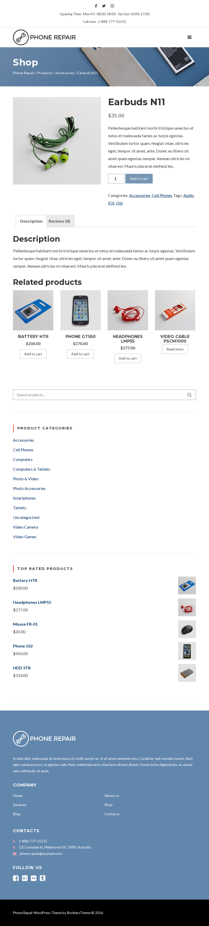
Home (17, 795)
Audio (188, 195)
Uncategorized (26, 517)
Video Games (24, 536)
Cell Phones (162, 195)
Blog (16, 814)
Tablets (19, 507)
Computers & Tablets (31, 469)
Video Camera (25, 526)
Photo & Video (25, 478)
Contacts (112, 814)
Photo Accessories (29, 488)
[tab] (31, 221)
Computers (23, 459)
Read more (175, 349)
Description (31, 221)
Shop (108, 804)
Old (119, 202)
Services (20, 804)
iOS (111, 202)
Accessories (139, 195)
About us (111, 795)
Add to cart (139, 178)
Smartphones (24, 498)
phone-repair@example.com (41, 854)
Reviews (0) (59, 221)
